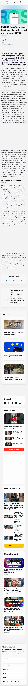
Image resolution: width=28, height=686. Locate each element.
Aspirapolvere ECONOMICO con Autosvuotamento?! (13, 427)
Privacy (5, 673)
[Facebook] (12, 403)
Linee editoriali (7, 665)
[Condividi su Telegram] (17, 280)
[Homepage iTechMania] (8, 647)
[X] (20, 403)
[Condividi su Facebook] (6, 280)
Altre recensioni (14, 546)
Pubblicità (6, 669)
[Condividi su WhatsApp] (13, 280)
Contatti (5, 661)
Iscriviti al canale (14, 449)
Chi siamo (5, 658)
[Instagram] (9, 403)
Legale (5, 677)
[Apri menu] (2, 2)
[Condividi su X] (10, 280)
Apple (5, 48)
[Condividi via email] (21, 280)
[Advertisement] (14, 136)
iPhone (3, 80)
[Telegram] (16, 403)
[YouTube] (5, 403)
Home (2, 48)
